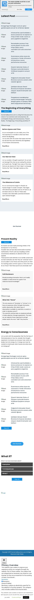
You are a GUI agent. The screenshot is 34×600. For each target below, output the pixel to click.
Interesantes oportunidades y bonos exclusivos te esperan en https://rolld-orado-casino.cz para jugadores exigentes (16, 529)
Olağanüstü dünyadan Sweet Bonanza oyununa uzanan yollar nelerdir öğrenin (21, 80)
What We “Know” (9, 300)
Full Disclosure (8, 274)
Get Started (17, 226)
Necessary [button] (5, 579)
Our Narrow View (8, 157)
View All (6, 111)
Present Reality (7, 514)
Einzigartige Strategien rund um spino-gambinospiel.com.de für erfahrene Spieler (14, 523)
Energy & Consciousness (25, 509)
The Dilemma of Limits (11, 182)
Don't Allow (19, 9)
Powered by (4, 9)
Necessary (6, 581)
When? (5, 473)
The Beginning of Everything (7, 511)
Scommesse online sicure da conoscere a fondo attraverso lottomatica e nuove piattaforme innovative (15, 541)
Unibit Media (19, 554)
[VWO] (8, 9)
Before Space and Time (11, 129)
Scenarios (6, 464)
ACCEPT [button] (26, 597)
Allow (28, 9)
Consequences (8, 469)
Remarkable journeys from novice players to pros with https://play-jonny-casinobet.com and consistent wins (21, 47)
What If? (21, 514)
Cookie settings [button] (16, 597)
